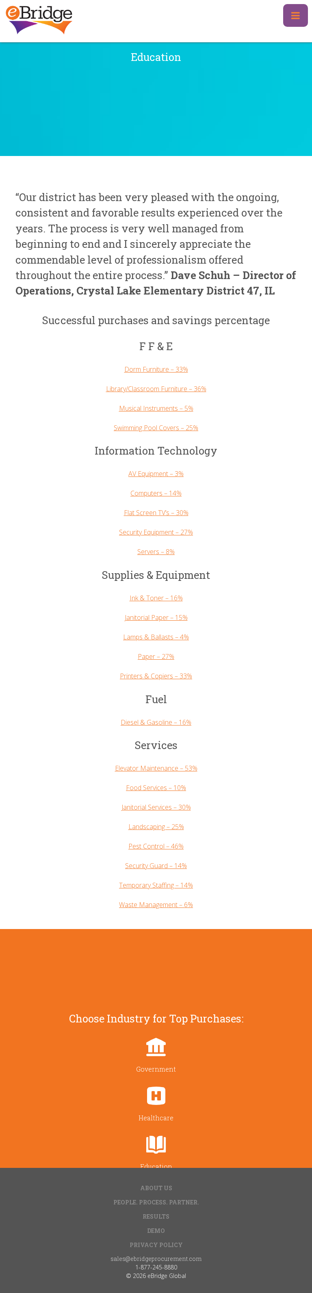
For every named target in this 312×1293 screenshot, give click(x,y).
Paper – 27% (156, 656)
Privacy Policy (156, 1245)
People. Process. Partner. (156, 1202)
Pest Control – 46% (156, 846)
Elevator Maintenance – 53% (156, 768)
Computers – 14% (156, 493)
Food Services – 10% (156, 787)
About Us (156, 1188)
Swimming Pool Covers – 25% (156, 427)
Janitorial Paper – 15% (156, 617)
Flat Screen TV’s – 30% (156, 512)
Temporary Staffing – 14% (156, 885)
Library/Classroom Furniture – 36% (156, 388)
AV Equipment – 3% (156, 473)
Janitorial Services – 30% (156, 807)
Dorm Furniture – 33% (156, 369)
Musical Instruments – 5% (156, 408)
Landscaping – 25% (156, 826)
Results (156, 1216)
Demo (156, 1231)
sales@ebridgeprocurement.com (156, 1259)
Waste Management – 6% (156, 904)
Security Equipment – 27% (156, 532)
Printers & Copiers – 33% (156, 675)
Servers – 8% (156, 551)
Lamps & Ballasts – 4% (156, 636)
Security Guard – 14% (156, 865)
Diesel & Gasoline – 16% (156, 722)
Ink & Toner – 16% (156, 597)
